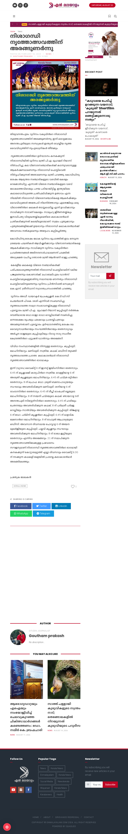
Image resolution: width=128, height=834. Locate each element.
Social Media (46, 781)
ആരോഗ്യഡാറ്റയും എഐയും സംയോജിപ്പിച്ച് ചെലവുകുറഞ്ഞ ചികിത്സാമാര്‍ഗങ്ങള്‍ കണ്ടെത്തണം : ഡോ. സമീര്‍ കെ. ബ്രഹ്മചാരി (26, 717)
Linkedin (62, 506)
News (12, 735)
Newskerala (63, 781)
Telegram (44, 513)
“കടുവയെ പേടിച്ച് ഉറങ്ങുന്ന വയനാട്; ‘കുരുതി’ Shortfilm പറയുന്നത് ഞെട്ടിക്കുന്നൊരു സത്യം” (99, 110)
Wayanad (45, 788)
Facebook (22, 506)
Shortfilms (106, 139)
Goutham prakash (23, 56)
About (47, 817)
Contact (89, 817)
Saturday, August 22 (102, 5)
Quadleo (71, 826)
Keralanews (46, 794)
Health (103, 177)
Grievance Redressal (67, 817)
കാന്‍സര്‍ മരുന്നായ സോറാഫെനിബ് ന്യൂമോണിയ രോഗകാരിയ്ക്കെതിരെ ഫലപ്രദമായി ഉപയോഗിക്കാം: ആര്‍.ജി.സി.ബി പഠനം (112, 163)
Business (104, 201)
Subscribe (110, 784)
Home (12, 31)
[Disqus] (45, 575)
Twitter (43, 506)
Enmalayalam (47, 775)
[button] (12, 24)
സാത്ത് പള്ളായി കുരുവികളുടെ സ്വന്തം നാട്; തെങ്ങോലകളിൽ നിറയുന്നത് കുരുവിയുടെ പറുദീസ (64, 715)
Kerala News (20, 486)
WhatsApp (22, 513)
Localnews (105, 231)
